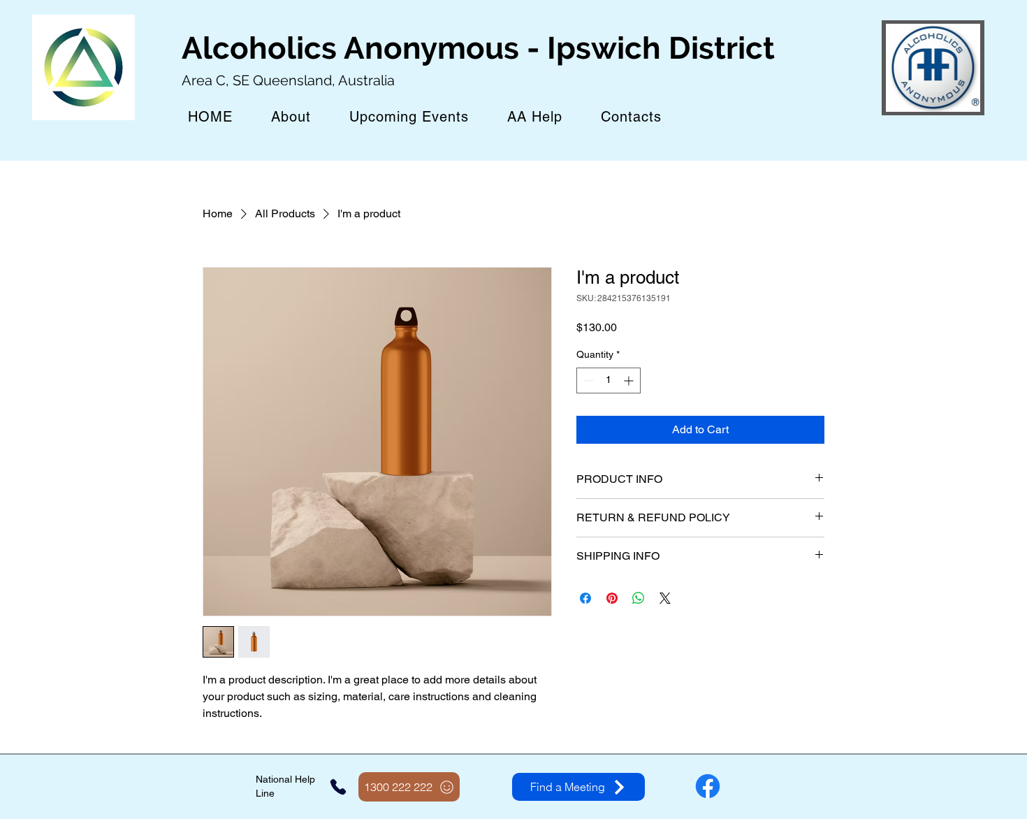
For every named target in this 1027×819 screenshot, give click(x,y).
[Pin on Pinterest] (612, 598)
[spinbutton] (608, 380)
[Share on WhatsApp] (638, 598)
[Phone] (338, 787)
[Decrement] (587, 380)
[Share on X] (665, 598)
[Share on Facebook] (585, 598)
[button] (409, 116)
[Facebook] (708, 786)
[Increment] (630, 380)
